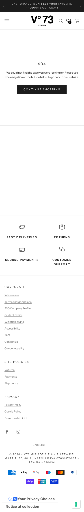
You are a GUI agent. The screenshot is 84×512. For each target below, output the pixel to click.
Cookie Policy (12, 411)
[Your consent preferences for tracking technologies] (76, 504)
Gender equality (14, 348)
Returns (9, 370)
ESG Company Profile (17, 308)
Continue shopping (42, 89)
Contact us (11, 341)
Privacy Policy (12, 404)
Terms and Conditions (18, 302)
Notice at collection (22, 506)
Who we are (11, 295)
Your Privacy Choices (36, 499)
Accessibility (12, 328)
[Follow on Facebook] (6, 431)
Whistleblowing (14, 321)
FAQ (7, 335)
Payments (10, 376)
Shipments (11, 383)
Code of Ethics (13, 315)
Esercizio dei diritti (16, 418)
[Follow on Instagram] (18, 431)
